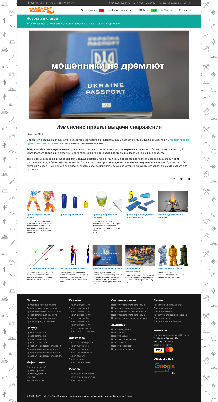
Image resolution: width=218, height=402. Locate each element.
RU (189, 2)
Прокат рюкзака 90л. (80, 324)
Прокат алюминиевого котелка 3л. (44, 352)
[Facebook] (174, 178)
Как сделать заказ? (36, 367)
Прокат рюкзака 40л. (80, 308)
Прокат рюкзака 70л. (79, 318)
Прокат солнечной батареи (167, 321)
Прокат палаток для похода (41, 318)
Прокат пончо (118, 332)
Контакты (186, 10)
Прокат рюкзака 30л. (80, 304)
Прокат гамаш (118, 342)
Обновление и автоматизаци (133, 269)
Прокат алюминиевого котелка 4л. (44, 356)
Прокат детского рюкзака (82, 331)
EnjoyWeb (129, 396)
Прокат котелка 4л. (36, 332)
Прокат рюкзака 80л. (80, 321)
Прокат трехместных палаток (42, 308)
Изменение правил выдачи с (107, 268)
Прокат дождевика (121, 329)
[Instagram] (37, 2)
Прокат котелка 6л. (36, 336)
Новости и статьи (66, 2)
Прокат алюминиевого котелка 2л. (44, 349)
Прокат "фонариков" (121, 345)
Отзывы (149, 10)
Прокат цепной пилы (79, 362)
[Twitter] (181, 178)
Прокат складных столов (81, 373)
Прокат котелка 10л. (37, 342)
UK (185, 2)
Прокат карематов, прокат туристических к (139, 215)
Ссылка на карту (162, 345)
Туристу (167, 10)
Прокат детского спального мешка (129, 318)
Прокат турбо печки (79, 345)
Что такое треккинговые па (41, 268)
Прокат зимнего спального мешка (128, 311)
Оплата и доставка (36, 373)
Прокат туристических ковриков (170, 315)
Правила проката (35, 370)
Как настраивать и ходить (73, 268)
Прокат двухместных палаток (42, 304)
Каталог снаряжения (122, 10)
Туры (52, 2)
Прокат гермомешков (71, 214)
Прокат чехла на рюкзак (123, 339)
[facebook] (28, 2)
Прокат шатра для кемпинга (41, 321)
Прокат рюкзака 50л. (80, 311)
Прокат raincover (119, 336)
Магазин (43, 2)
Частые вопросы (35, 380)
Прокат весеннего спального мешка (129, 308)
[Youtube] (32, 2)
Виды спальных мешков (170, 268)
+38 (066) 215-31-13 (145, 3)
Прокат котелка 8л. (36, 339)
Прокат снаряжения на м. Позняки (171, 335)
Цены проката (93, 10)
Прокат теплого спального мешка (128, 315)
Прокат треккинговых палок (167, 304)
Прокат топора (76, 359)
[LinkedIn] (188, 178)
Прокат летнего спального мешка (128, 304)
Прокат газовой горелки (81, 342)
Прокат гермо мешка (122, 349)
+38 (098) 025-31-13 (120, 3)
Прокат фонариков (162, 308)
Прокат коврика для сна (165, 318)
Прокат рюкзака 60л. (80, 315)
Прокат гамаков (77, 380)
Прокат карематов (162, 311)
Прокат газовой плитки (80, 352)
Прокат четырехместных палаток (44, 311)
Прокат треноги (77, 356)
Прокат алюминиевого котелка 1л (44, 345)
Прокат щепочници (78, 349)
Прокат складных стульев (82, 377)
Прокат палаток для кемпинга (42, 315)
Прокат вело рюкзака (80, 328)
